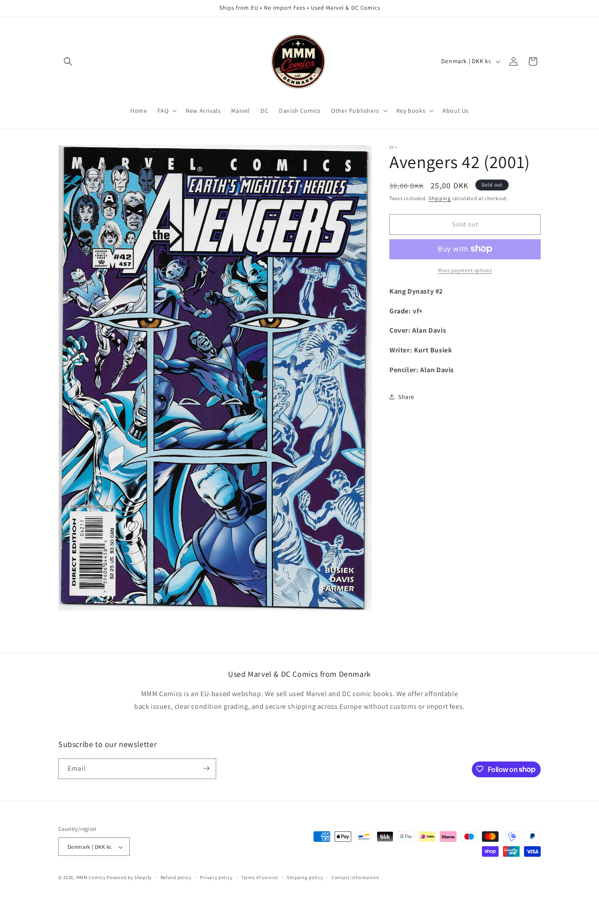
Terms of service (259, 878)
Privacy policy (216, 878)
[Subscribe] (206, 768)
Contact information (355, 878)
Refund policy (176, 878)
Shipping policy (305, 878)
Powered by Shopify (129, 878)
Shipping (439, 198)
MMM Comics (91, 878)
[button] (68, 61)
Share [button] (406, 396)
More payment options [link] (465, 269)
